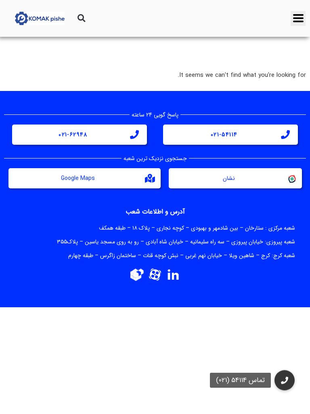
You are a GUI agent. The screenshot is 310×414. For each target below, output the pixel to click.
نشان (229, 178)
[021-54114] (285, 134)
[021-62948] (134, 134)
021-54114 (224, 134)
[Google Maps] (150, 178)
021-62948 (73, 134)
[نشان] (291, 178)
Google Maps (78, 178)
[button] (81, 18)
